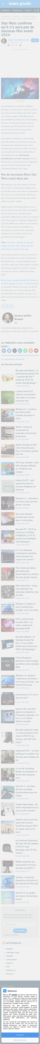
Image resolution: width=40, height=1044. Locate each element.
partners (14, 995)
